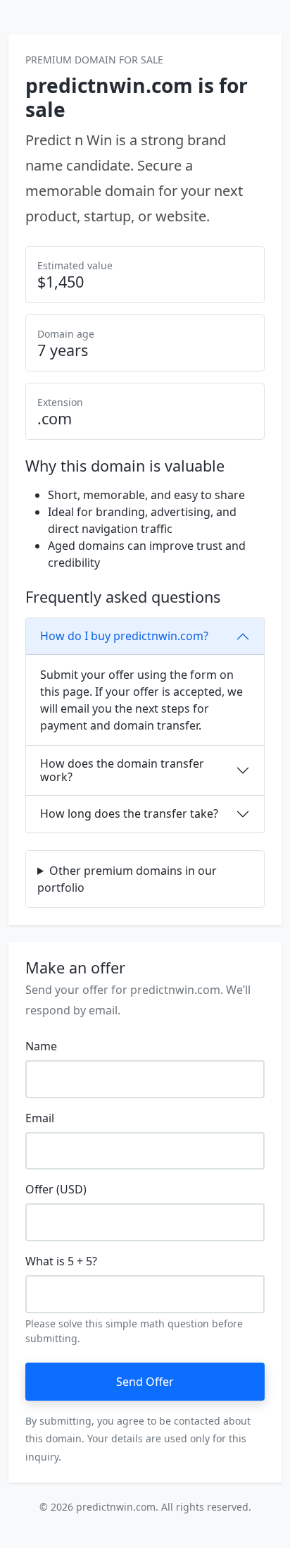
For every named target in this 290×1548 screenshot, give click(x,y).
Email (39, 1118)
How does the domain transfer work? (122, 770)
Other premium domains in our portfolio (127, 879)
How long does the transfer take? (129, 813)
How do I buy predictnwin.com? (124, 636)
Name (41, 1046)
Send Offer (145, 1381)
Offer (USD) (56, 1189)
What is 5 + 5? (61, 1261)
